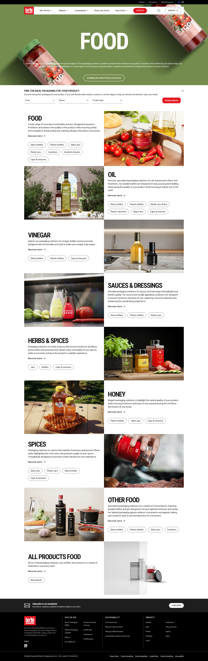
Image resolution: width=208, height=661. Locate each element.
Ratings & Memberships (114, 631)
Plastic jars (36, 152)
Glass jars (75, 144)
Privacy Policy (114, 656)
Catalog (140, 10)
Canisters (52, 152)
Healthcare (170, 622)
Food (148, 641)
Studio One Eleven (101, 10)
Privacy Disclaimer (127, 656)
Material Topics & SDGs (114, 627)
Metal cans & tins (159, 204)
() (180, 2)
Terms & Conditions (166, 656)
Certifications (88, 639)
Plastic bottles (57, 144)
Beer (147, 627)
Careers (142, 2)
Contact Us (153, 2)
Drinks (148, 631)
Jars (33, 367)
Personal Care (171, 627)
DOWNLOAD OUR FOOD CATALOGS (104, 78)
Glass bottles (37, 144)
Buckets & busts (72, 152)
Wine (167, 636)
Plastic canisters (118, 211)
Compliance (87, 634)
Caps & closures (38, 159)
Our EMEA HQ (70, 642)
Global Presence (167, 2)
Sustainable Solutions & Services (117, 636)
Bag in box (138, 211)
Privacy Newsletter (141, 656)
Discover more (35, 136)
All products (36, 580)
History (67, 637)
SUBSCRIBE (176, 605)
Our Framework (111, 622)
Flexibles (149, 636)
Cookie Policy (154, 656)
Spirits (168, 631)
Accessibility (179, 656)
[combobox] (39, 100)
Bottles (45, 367)
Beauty (148, 622)
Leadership (87, 630)
